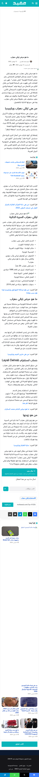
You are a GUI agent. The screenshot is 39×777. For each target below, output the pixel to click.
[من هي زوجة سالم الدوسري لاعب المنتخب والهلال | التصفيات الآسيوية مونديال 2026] (28, 604)
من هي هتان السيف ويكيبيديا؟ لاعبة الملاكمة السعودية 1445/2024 (30, 732)
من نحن (11, 769)
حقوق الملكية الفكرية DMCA (22, 769)
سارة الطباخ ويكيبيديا (21, 445)
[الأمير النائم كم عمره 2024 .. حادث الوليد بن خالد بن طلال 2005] (10, 702)
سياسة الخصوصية (13, 766)
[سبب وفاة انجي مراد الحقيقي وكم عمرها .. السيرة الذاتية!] (28, 702)
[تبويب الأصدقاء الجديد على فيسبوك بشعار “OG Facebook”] (31, 175)
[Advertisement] (19, 34)
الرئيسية (22, 11)
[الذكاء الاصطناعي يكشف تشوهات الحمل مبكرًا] (31, 164)
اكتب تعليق (19, 744)
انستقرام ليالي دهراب (28, 498)
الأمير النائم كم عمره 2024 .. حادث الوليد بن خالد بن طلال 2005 (10, 711)
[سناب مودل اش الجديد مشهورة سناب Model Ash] (10, 531)
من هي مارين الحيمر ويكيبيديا (18, 354)
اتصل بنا (29, 766)
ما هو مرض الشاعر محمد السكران (17, 409)
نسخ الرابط (8, 505)
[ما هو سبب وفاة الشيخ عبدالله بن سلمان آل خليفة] (10, 723)
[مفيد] (19, 3)
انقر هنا (25, 403)
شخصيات (16, 11)
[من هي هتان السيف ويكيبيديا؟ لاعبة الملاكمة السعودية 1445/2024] (28, 723)
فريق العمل (22, 766)
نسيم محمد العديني (24, 61)
